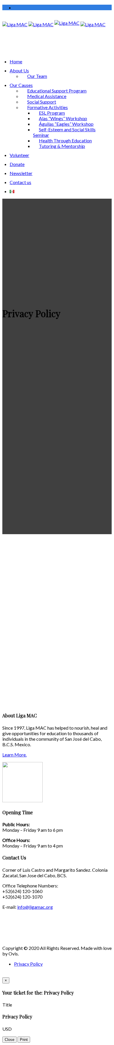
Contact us (20, 182)
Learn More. (14, 754)
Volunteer (19, 155)
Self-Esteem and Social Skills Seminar (64, 132)
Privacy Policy (28, 964)
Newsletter (21, 173)
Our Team (37, 76)
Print (24, 1039)
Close (9, 1039)
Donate (17, 164)
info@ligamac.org (35, 907)
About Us (19, 70)
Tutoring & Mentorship (62, 146)
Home (16, 61)
